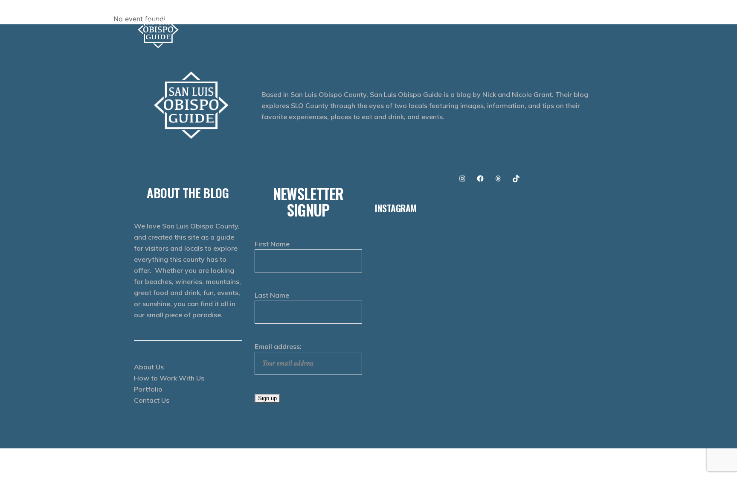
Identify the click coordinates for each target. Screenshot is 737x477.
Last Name (272, 295)
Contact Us (151, 400)
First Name (272, 244)
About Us (149, 367)
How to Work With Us (169, 378)
